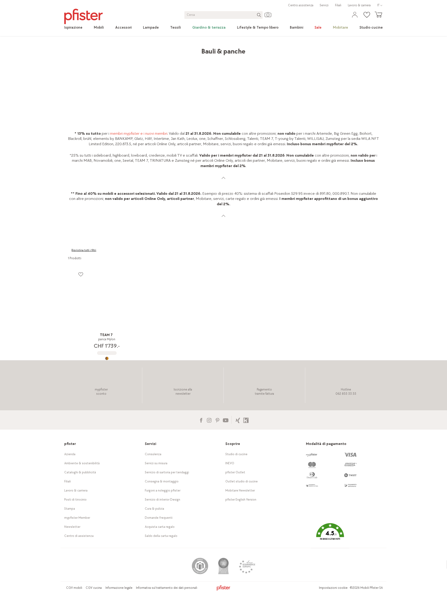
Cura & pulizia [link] (154, 509)
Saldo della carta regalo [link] (161, 536)
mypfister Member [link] (77, 518)
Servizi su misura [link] (156, 463)
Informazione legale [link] (118, 588)
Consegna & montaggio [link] (162, 481)
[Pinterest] (217, 419)
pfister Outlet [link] (235, 472)
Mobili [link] (105, 49)
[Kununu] (246, 419)
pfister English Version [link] (240, 500)
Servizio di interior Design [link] (162, 500)
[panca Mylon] (107, 358)
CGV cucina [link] (94, 588)
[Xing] (238, 419)
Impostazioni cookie (333, 588)
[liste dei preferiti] (81, 274)
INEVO (229, 463)
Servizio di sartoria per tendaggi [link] (167, 472)
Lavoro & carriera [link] (359, 5)
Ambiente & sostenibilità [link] (82, 463)
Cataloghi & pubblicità (80, 472)
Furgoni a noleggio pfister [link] (162, 490)
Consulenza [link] (153, 454)
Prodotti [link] (89, 49)
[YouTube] (225, 419)
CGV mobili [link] (74, 588)
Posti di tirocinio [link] (75, 500)
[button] (330, 535)
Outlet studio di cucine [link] (241, 481)
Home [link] (73, 49)
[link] (73, 27)
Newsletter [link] (72, 527)
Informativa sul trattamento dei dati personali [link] (166, 588)
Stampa (69, 509)
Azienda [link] (69, 454)
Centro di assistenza (79, 536)
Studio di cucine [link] (236, 454)
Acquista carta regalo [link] (160, 527)
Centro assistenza (300, 5)
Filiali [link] (338, 5)
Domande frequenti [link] (159, 518)
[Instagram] (209, 419)
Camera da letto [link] (127, 49)
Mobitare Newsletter (240, 490)
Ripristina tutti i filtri (83, 250)
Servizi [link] (324, 5)
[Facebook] (201, 419)
